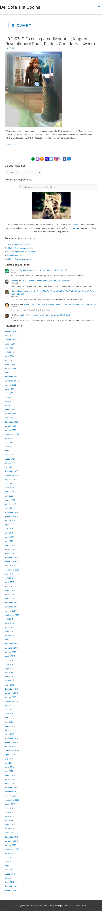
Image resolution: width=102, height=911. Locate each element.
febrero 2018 (10, 594)
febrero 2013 (10, 829)
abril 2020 (9, 496)
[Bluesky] (60, 159)
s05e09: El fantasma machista (20, 248)
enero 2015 (9, 734)
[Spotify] (33, 159)
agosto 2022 (10, 389)
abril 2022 (9, 405)
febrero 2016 (10, 681)
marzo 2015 (10, 726)
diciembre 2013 (11, 787)
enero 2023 (10, 373)
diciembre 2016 (11, 644)
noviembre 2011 (11, 890)
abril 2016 (9, 673)
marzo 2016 (10, 677)
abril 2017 (9, 627)
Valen (12, 270)
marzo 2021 (10, 459)
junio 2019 (9, 533)
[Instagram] (56, 159)
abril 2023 (9, 360)
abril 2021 (9, 455)
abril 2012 (9, 870)
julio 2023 (9, 348)
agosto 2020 (10, 479)
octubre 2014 (10, 746)
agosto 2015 (10, 705)
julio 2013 (9, 808)
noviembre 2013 (11, 792)
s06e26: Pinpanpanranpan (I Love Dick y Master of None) (46, 315)
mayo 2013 (9, 816)
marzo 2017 (10, 631)
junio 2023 (9, 352)
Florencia (14, 281)
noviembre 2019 (11, 516)
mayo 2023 (9, 356)
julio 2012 (9, 857)
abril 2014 (9, 771)
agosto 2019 (10, 525)
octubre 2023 (10, 336)
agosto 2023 (10, 344)
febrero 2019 (10, 549)
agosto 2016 (10, 656)
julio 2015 (9, 710)
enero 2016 (9, 685)
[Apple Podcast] (38, 159)
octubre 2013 (10, 796)
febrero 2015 (10, 730)
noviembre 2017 (11, 607)
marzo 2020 (10, 500)
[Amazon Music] (47, 159)
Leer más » (10, 144)
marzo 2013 (10, 824)
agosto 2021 (10, 438)
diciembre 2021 (11, 422)
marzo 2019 (10, 545)
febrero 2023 (10, 368)
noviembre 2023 (12, 331)
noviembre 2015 (11, 693)
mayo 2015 (9, 718)
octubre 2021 (10, 430)
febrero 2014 (10, 779)
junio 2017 (9, 619)
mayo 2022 (9, 401)
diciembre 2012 (11, 837)
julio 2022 (9, 393)
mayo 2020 (9, 492)
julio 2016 (9, 660)
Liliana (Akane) (16, 291)
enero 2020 (10, 508)
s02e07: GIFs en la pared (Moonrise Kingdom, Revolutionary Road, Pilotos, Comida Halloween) (50, 41)
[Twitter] (51, 159)
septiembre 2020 (12, 475)
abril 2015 (9, 722)
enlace (76, 228)
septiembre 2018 (12, 570)
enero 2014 (9, 783)
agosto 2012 (10, 853)
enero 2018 (9, 599)
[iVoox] (42, 159)
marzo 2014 (10, 775)
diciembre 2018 (11, 557)
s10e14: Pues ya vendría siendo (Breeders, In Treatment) (42, 270)
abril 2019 (9, 541)
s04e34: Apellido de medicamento (22, 252)
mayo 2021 (9, 451)
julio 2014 (9, 759)
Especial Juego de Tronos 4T (19, 244)
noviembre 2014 (11, 742)
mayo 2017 (9, 623)
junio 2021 (9, 447)
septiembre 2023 (12, 340)
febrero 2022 (10, 414)
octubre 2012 (10, 845)
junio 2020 (9, 488)
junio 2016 (9, 664)
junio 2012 (9, 862)
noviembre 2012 (11, 841)
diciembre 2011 (11, 886)
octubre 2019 (10, 521)
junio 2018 (9, 578)
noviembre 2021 (11, 426)
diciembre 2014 (11, 738)
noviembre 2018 (11, 561)
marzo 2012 (10, 874)
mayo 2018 (9, 582)
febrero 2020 (10, 504)
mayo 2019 (9, 537)
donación (76, 224)
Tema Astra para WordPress (76, 905)
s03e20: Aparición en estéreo (19, 259)
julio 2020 (9, 484)
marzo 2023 (10, 364)
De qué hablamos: (15, 165)
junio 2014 (9, 763)
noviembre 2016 (11, 648)
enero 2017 (9, 640)
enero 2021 (9, 467)
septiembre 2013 (12, 800)
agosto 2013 (10, 804)
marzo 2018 (10, 590)
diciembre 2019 (11, 512)
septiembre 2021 (12, 434)
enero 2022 (9, 418)
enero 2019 (9, 553)
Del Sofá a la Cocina (20, 7)
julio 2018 (9, 574)
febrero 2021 (10, 463)
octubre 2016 (10, 652)
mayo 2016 (9, 668)
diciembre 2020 (11, 471)
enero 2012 (9, 882)
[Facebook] (65, 159)
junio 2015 (9, 714)
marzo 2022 (10, 410)
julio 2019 (9, 529)
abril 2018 (9, 586)
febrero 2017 (10, 636)
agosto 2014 (10, 755)
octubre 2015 (10, 697)
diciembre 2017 (11, 603)
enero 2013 (9, 833)
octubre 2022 (10, 385)
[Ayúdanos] (51, 205)
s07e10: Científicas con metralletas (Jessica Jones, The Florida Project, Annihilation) (60, 304)
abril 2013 (9, 820)
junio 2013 (9, 812)
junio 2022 (9, 397)
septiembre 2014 (12, 750)
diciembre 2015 (11, 689)
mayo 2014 (9, 767)
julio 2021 (9, 442)
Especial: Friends (14, 255)
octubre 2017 (10, 611)
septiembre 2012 (12, 849)
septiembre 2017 (12, 615)
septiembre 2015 (12, 701)
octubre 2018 (10, 566)
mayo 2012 (9, 866)
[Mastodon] (69, 159)
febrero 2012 (10, 878)
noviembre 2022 (12, 381)
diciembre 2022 (11, 377)
